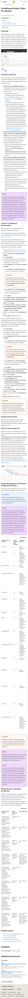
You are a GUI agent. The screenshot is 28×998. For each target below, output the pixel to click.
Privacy (8, 994)
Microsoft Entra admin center (17, 250)
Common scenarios (6, 22)
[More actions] (26, 5)
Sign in (25, 1)
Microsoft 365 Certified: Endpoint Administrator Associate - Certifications (12, 972)
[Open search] (22, 2)
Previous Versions (12, 992)
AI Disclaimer (4, 992)
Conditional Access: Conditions (11, 939)
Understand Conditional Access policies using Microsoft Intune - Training (13, 964)
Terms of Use (4, 996)
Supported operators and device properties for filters (13, 25)
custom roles (10, 285)
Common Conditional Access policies (13, 941)
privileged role (15, 93)
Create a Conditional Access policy (9, 23)
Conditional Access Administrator (18, 251)
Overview (4, 20)
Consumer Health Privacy (18, 994)
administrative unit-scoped (18, 283)
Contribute (3, 994)
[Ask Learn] (24, 5)
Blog (19, 992)
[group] (14, 474)
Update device (7, 425)
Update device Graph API (10, 937)
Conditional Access (9, 4)
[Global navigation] (1, 2)
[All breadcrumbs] (2, 5)
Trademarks (10, 996)
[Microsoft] (14, 2)
